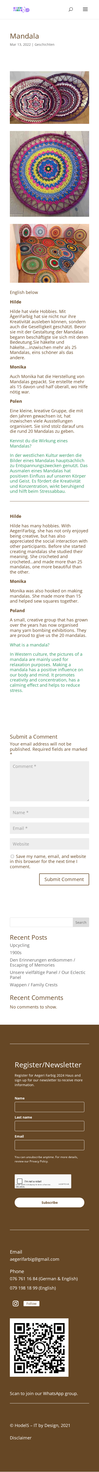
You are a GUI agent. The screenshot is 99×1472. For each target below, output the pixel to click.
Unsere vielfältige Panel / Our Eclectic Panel (48, 974)
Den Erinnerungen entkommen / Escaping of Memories (42, 962)
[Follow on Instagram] (15, 1303)
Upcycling (20, 945)
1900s (16, 952)
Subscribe (50, 1202)
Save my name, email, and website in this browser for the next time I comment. (48, 861)
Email (19, 1136)
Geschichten (45, 44)
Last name (23, 1117)
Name (20, 1098)
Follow (31, 1303)
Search (81, 922)
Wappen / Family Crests (34, 985)
